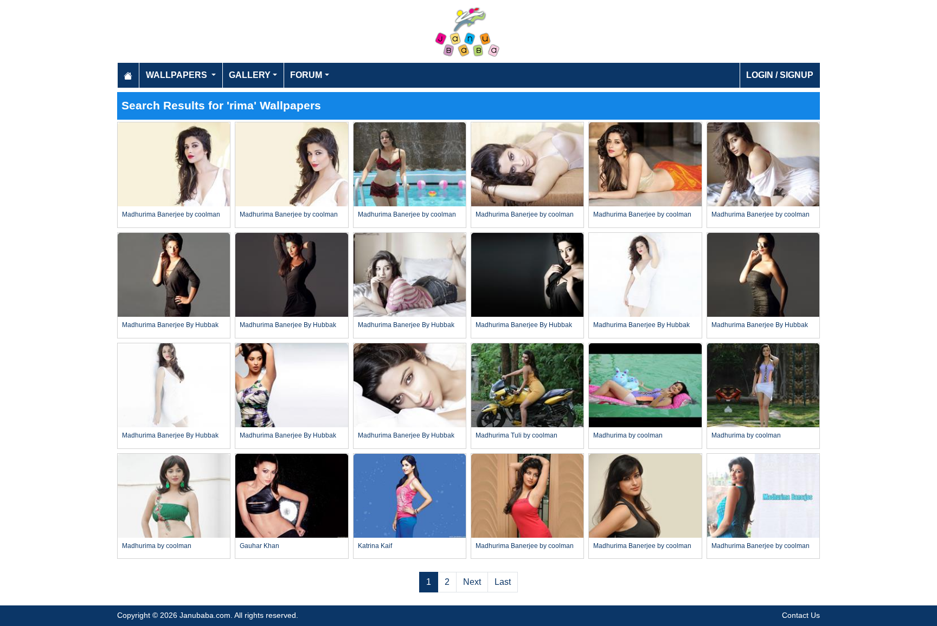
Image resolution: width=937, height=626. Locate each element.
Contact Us (801, 615)
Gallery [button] (250, 75)
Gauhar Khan (259, 546)
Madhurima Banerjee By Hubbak (170, 325)
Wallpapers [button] (177, 75)
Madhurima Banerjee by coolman (171, 214)
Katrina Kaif (375, 546)
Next (472, 581)
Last (503, 581)
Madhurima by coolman (628, 435)
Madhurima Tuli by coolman (516, 435)
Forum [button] (306, 75)
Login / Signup (779, 75)
